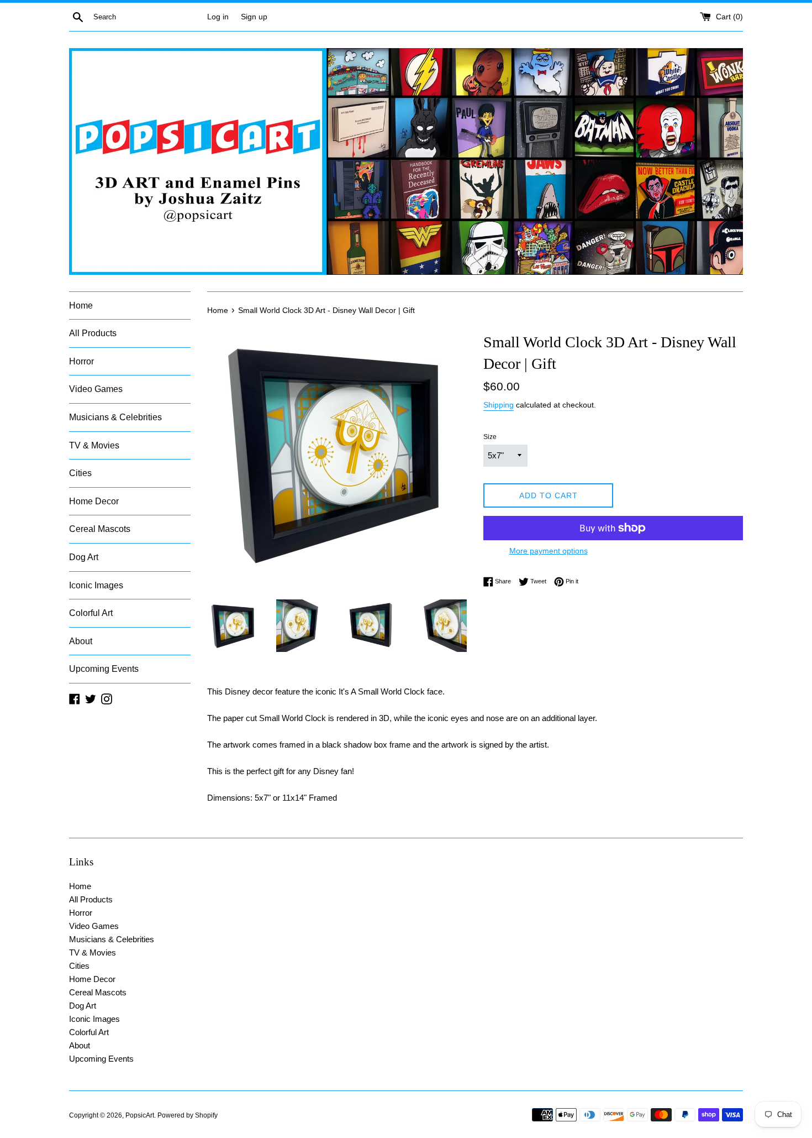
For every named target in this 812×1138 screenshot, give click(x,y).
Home (81, 305)
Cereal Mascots (99, 529)
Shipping (498, 404)
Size (490, 437)
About (80, 641)
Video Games (96, 389)
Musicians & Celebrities (115, 417)
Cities (80, 473)
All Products (93, 333)
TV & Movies (94, 445)
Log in (218, 17)
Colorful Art (91, 613)
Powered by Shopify (187, 1115)
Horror (81, 361)
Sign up (254, 17)
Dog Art (83, 557)
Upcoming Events (104, 669)
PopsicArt (139, 1115)
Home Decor (94, 501)
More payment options (548, 550)
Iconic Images (96, 585)
